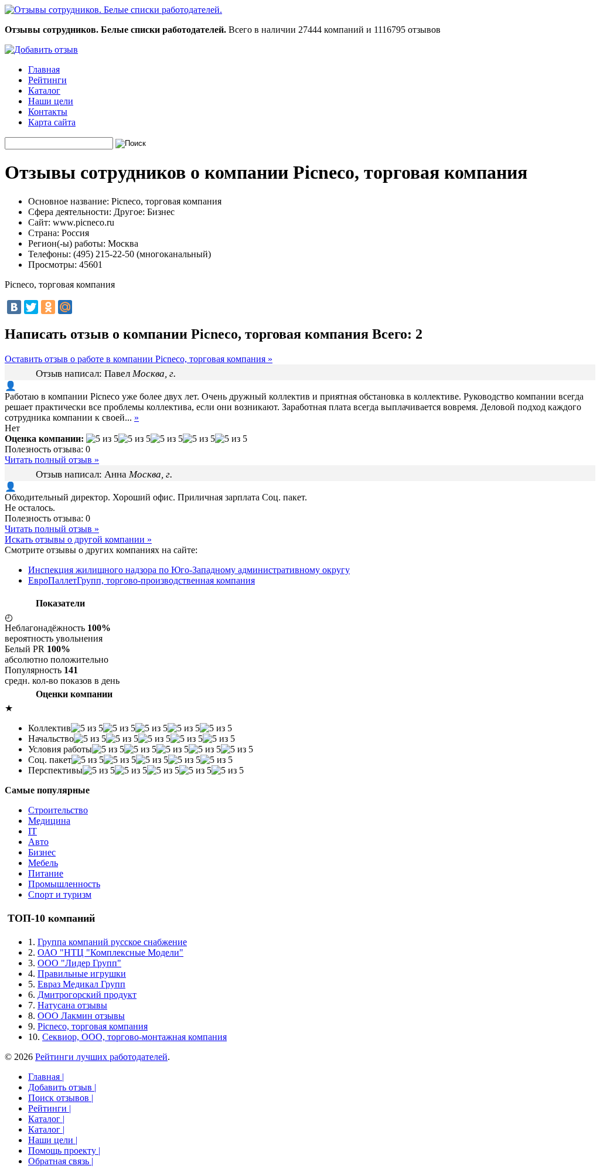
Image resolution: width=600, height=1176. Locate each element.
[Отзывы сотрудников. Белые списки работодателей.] (113, 10)
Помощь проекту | (64, 1150)
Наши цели (50, 101)
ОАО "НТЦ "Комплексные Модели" (110, 952)
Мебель (43, 863)
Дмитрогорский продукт (87, 995)
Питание (45, 873)
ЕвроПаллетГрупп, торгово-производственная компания (141, 580)
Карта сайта (52, 122)
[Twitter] (31, 307)
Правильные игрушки (82, 974)
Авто (38, 842)
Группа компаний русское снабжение (112, 942)
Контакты (47, 112)
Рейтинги (47, 80)
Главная (44, 69)
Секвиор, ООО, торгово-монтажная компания (134, 1037)
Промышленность (64, 884)
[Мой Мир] (65, 307)
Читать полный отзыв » (52, 460)
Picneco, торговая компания (93, 1026)
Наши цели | (52, 1140)
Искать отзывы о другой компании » (78, 539)
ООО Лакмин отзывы (81, 1016)
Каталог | (46, 1119)
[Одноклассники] (48, 307)
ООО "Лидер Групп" (79, 963)
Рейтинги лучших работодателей (101, 1057)
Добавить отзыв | (62, 1087)
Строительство (58, 810)
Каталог (44, 91)
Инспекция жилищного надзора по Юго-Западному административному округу (189, 570)
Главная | (46, 1077)
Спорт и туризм (59, 894)
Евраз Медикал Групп (81, 984)
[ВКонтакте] (14, 307)
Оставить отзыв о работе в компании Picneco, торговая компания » (138, 359)
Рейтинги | (49, 1108)
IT (32, 831)
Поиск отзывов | (60, 1098)
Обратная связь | (60, 1161)
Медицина (49, 821)
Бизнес (42, 852)
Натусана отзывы (72, 1005)
